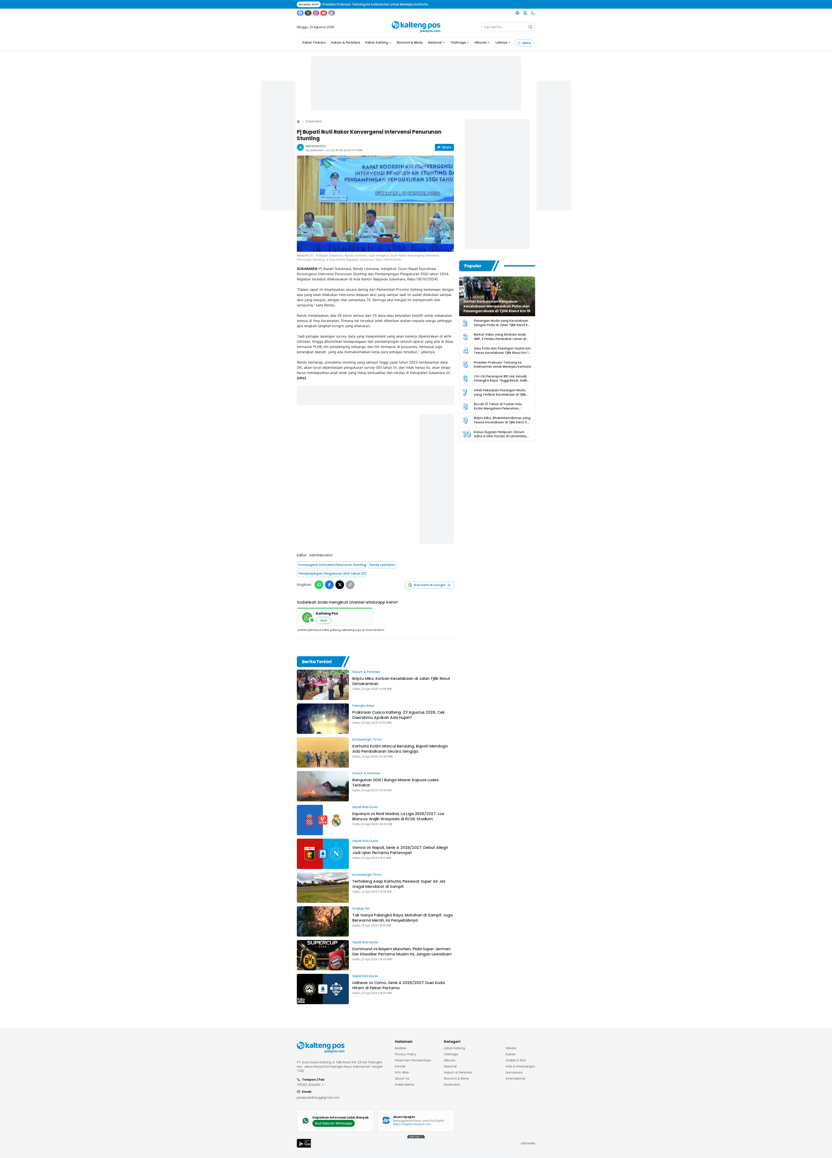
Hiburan (480, 42)
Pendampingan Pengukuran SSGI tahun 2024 (332, 573)
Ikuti (323, 620)
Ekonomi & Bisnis (410, 42)
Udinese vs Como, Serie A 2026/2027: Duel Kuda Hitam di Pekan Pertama (398, 985)
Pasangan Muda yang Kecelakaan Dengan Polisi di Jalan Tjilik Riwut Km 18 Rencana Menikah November (502, 324)
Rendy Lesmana (382, 565)
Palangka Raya (363, 705)
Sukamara (313, 121)
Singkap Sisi (360, 908)
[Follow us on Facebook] (300, 13)
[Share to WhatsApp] (319, 584)
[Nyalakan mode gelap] (533, 13)
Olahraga (458, 42)
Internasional (515, 1078)
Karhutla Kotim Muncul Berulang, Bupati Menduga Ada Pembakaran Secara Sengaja (400, 748)
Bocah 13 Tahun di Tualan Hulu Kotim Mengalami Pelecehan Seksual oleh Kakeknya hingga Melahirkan (498, 410)
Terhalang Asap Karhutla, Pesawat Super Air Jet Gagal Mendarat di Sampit (398, 884)
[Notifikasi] (525, 13)
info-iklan (402, 1072)
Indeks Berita (404, 1084)
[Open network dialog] (517, 13)
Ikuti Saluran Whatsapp (333, 1123)
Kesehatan (452, 1084)
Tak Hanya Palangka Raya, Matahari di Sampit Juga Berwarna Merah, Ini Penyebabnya (402, 917)
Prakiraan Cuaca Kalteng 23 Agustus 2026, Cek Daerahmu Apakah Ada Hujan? (398, 715)
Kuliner (511, 1054)
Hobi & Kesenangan (520, 1066)
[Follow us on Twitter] (308, 13)
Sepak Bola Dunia (365, 807)
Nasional (435, 42)
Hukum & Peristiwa (345, 42)
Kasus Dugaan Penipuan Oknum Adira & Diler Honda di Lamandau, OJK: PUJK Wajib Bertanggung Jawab (500, 438)
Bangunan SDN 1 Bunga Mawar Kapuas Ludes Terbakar (395, 782)
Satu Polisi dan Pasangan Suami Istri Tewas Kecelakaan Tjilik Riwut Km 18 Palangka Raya (502, 352)
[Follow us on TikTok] (331, 13)
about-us (402, 1078)
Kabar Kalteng (376, 42)
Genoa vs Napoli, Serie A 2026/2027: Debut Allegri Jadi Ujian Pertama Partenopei (400, 850)
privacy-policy (405, 1054)
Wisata (511, 1048)
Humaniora (514, 1072)
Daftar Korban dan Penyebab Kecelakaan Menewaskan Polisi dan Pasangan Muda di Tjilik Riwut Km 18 (496, 306)
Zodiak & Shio (516, 1060)
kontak (400, 1066)
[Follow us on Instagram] (315, 13)
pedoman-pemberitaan (413, 1060)
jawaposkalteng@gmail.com (318, 1097)
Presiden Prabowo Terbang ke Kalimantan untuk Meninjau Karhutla (502, 364)
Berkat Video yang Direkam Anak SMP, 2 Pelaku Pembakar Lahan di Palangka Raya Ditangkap (500, 338)
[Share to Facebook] (329, 584)
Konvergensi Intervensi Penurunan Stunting (332, 565)
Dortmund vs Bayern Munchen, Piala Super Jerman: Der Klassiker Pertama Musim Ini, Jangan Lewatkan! (402, 951)
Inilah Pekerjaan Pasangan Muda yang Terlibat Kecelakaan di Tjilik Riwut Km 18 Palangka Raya (500, 394)
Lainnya (501, 42)
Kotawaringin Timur (367, 739)
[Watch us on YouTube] (323, 13)
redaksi (400, 1048)
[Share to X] (339, 584)
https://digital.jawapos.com (412, 1124)
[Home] (298, 121)
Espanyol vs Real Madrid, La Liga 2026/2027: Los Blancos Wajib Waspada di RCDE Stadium (398, 816)
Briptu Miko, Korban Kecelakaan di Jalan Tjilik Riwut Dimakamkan (401, 681)
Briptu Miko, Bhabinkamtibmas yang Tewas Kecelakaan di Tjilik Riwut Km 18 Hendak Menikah (502, 422)
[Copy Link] (350, 584)
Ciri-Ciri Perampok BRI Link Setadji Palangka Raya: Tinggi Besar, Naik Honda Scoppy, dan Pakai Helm (500, 380)
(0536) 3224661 (308, 1085)
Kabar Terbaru (314, 42)
